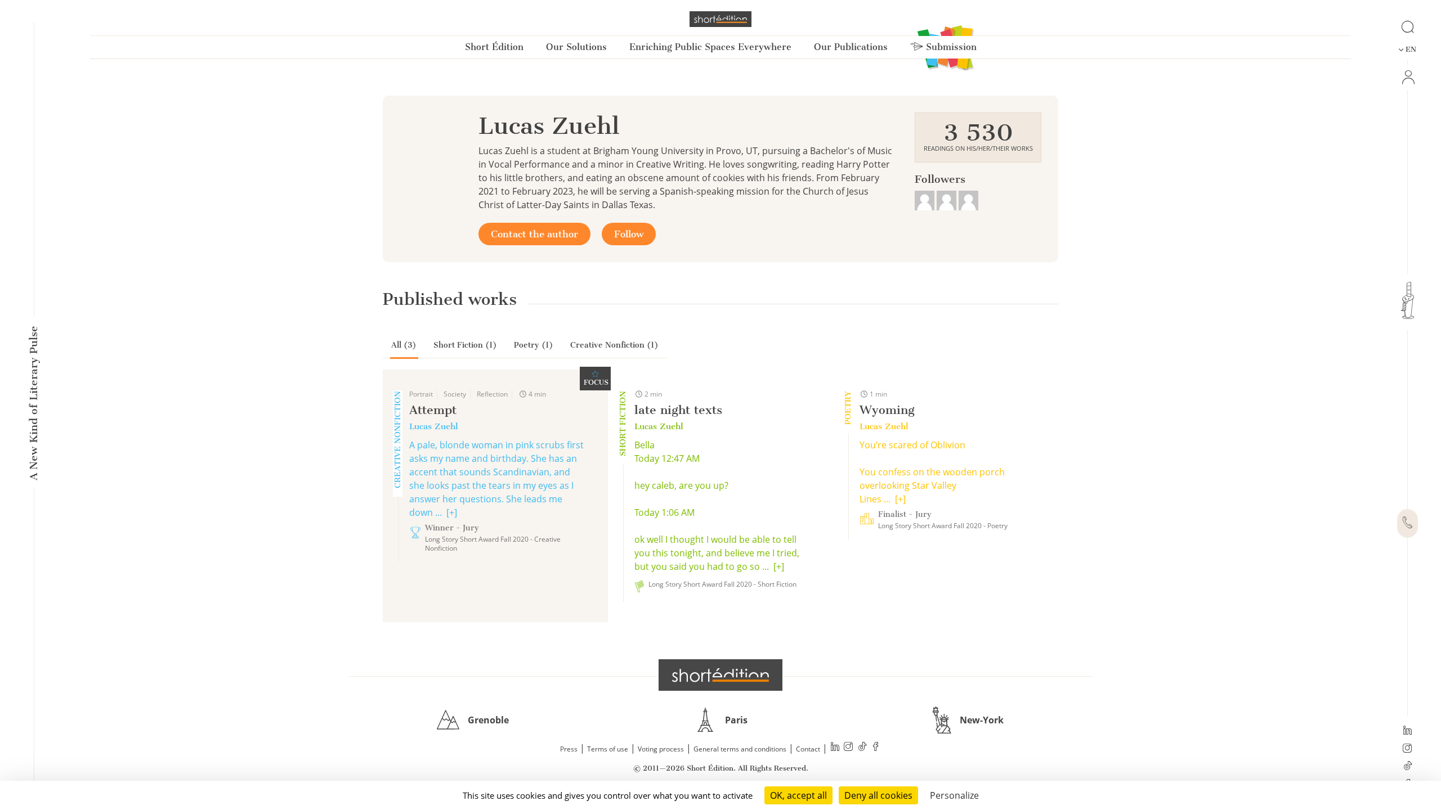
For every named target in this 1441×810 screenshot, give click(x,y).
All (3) (404, 345)
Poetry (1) (533, 345)
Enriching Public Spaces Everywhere (710, 47)
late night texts (678, 410)
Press (569, 749)
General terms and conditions (739, 749)
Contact (808, 749)
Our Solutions (576, 47)
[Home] (720, 19)
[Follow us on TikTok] (1407, 767)
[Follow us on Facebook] (875, 748)
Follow (628, 234)
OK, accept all (798, 795)
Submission (950, 47)
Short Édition (494, 47)
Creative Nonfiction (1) (614, 345)
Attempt (433, 410)
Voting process (661, 749)
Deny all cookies (878, 795)
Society (455, 394)
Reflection (492, 394)
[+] (451, 512)
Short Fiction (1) (465, 345)
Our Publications (851, 47)
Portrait (421, 394)
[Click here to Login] (1407, 77)
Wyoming (887, 410)
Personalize (954, 795)
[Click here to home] (720, 675)
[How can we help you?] (1407, 524)
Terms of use (607, 749)
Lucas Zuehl (433, 426)
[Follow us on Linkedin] (1407, 731)
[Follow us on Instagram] (1407, 749)
